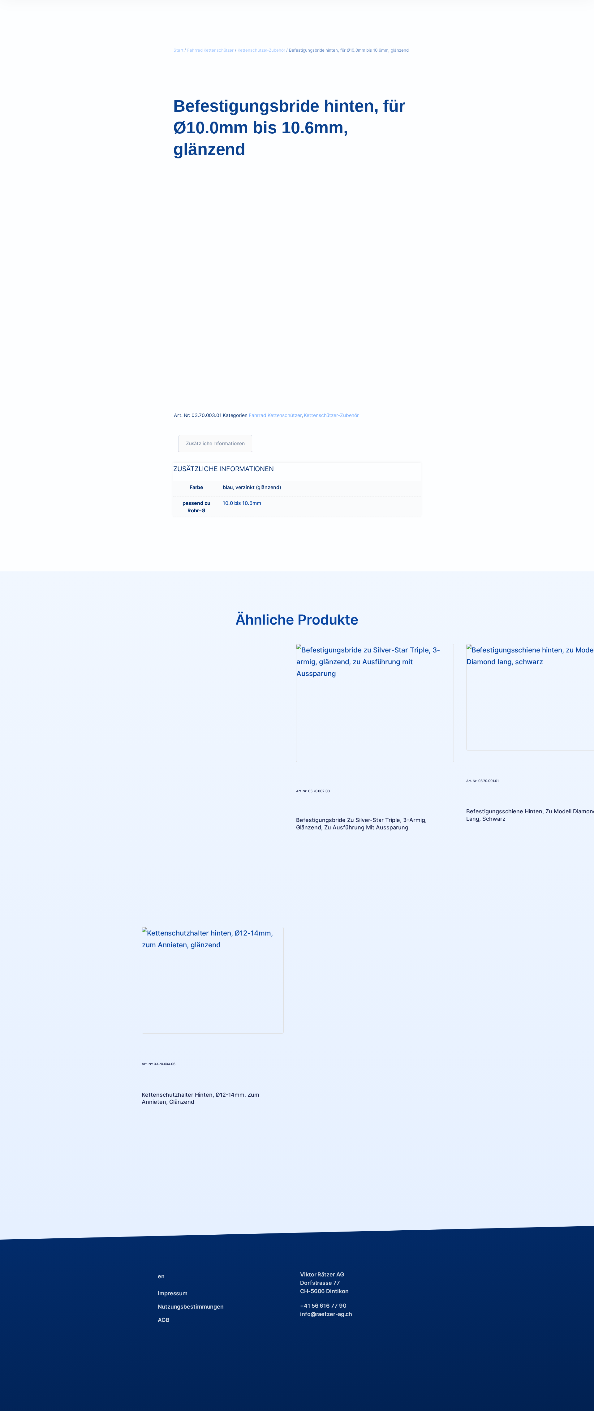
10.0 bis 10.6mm (242, 503)
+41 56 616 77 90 (323, 1305)
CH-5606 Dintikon (324, 1291)
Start (178, 50)
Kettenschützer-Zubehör (261, 50)
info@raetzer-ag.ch (326, 1314)
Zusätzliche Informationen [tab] (215, 443)
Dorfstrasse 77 (320, 1283)
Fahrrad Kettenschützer (210, 50)
